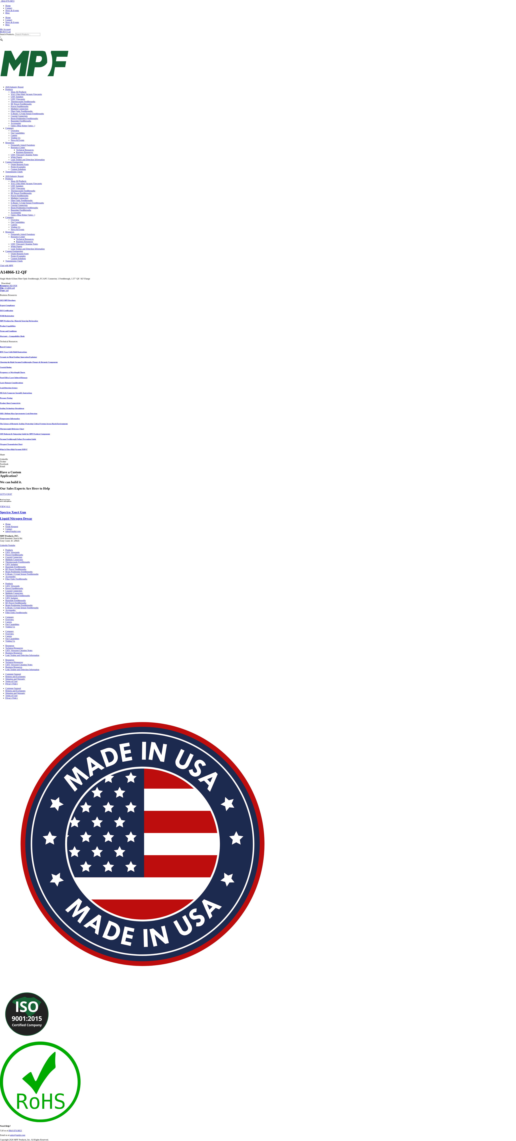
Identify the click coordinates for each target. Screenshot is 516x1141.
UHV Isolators (17, 97)
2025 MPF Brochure (8, 300)
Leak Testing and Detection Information (28, 159)
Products (9, 89)
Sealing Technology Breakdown (12, 408)
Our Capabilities (18, 133)
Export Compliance (7, 305)
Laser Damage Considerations (11, 383)
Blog (7, 13)
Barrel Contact (5, 347)
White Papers (16, 157)
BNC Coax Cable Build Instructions (13, 352)
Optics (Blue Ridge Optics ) (23, 126)
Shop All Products (18, 92)
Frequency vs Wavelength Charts (12, 372)
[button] (258, 459)
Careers (14, 135)
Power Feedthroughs (19, 106)
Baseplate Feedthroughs (21, 121)
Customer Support (13, 674)
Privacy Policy (11, 684)
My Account (5, 29)
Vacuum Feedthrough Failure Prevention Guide (18, 439)
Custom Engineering (14, 162)
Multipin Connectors (19, 109)
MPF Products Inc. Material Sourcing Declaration (19, 321)
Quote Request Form (19, 164)
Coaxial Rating (6, 367)
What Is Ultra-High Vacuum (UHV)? (13, 449)
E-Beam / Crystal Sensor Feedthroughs (27, 114)
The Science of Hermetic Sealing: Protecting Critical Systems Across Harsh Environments (34, 424)
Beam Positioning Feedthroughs (24, 118)
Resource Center (18, 147)
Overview (15, 130)
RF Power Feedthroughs (21, 104)
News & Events (12, 10)
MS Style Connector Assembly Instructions (16, 393)
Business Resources (24, 152)
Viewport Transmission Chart (11, 444)
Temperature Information (10, 419)
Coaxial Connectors (19, 116)
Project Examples (18, 167)
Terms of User (11, 681)
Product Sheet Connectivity (10, 403)
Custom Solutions (18, 169)
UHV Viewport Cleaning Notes (24, 155)
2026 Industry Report (14, 87)
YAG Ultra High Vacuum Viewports (26, 94)
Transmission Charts (14, 172)
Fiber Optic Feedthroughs (22, 111)
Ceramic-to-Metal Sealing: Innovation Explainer (18, 357)
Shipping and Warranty (15, 679)
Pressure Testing (6, 398)
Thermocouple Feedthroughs (23, 101)
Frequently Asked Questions (23, 145)
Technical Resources (25, 150)
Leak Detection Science (8, 388)
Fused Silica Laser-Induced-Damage (13, 378)
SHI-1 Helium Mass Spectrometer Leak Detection (18, 414)
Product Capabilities (8, 326)
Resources (9, 143)
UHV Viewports (18, 99)
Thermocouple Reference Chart (12, 429)
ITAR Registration (7, 316)
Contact (8, 8)
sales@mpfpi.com (17, 1135)
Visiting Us (15, 138)
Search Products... (7, 34)
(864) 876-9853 (7, 1)
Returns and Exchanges (15, 676)
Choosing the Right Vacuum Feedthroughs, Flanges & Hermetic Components (29, 362)
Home (8, 6)
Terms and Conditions (8, 331)
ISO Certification (6, 311)
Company (9, 128)
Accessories (16, 123)
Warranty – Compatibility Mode (12, 336)
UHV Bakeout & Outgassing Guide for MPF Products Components (25, 434)
